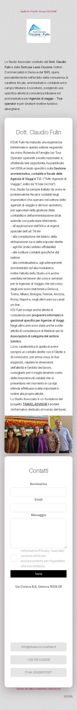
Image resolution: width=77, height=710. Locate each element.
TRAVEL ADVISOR (35, 404)
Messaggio (38, 515)
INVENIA (68, 696)
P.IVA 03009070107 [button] (38, 672)
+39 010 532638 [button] (38, 660)
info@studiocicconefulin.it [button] (38, 647)
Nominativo (38, 484)
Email (38, 499)
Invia (38, 574)
